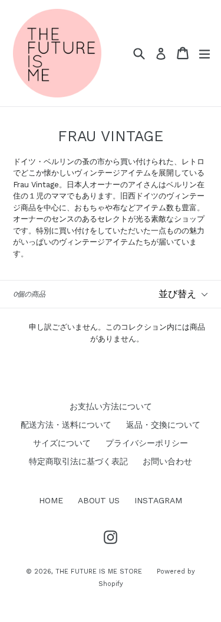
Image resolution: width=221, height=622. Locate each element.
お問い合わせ (167, 461)
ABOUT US (99, 500)
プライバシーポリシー (146, 443)
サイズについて (62, 443)
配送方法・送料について (66, 424)
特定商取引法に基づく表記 (78, 461)
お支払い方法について (111, 406)
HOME (51, 500)
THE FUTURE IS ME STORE (98, 571)
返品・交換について (163, 424)
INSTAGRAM (158, 500)
